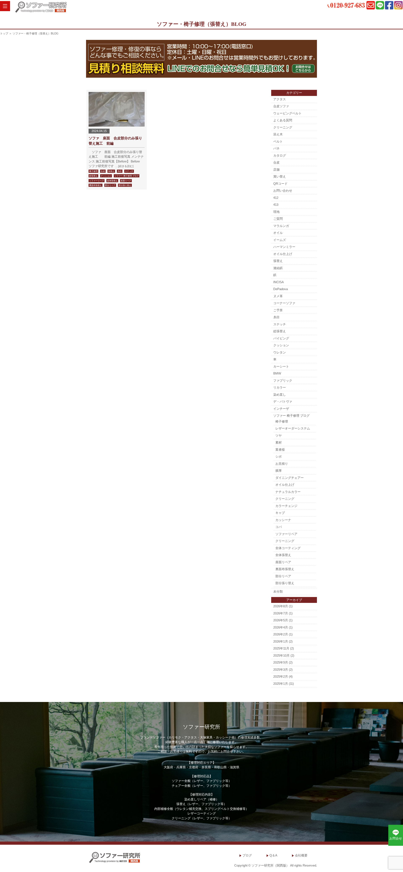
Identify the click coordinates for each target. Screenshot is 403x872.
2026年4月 (280, 627)
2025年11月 (281, 648)
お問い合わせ (282, 190)
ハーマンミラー (284, 247)
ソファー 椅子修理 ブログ (126, 176)
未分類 (278, 591)
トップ (4, 33)
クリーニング (282, 127)
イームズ (279, 240)
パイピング (281, 338)
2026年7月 (280, 613)
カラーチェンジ (286, 506)
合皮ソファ (281, 106)
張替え (111, 171)
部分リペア (110, 185)
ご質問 (278, 218)
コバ (278, 527)
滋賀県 (234, 767)
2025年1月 (280, 683)
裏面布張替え (95, 185)
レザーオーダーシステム (292, 428)
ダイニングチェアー (289, 477)
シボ (278, 456)
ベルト (278, 141)
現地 (276, 211)
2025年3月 (280, 669)
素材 (278, 442)
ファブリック (282, 380)
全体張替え (112, 180)
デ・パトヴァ (282, 401)
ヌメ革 (278, 296)
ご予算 (278, 310)
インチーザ (281, 408)
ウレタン (279, 352)
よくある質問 (282, 120)
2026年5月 (280, 620)
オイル (278, 232)
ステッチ (129, 171)
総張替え (93, 176)
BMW (277, 373)
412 (275, 197)
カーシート (281, 366)
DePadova (280, 289)
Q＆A (273, 855)
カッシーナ (283, 520)
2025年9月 (280, 662)
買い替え (279, 176)
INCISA (278, 282)
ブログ (247, 855)
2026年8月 (280, 606)
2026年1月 (280, 641)
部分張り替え (125, 185)
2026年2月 (280, 634)
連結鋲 (278, 268)
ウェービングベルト (287, 113)
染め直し (279, 394)
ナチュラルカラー (288, 492)
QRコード (280, 183)
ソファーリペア (96, 180)
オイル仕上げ (282, 254)
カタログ (279, 155)
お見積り (281, 463)
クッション (106, 176)
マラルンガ (281, 226)
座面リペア (126, 180)
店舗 (276, 169)
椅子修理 (93, 171)
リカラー (279, 387)
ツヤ (278, 435)
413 (275, 204)
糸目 (120, 171)
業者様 (280, 449)
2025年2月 (280, 676)
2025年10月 (281, 655)
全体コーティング (288, 548)
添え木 (278, 134)
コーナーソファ (284, 303)
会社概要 (301, 855)
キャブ (280, 513)
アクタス (279, 99)
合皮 (103, 171)
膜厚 (278, 470)
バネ (276, 148)
